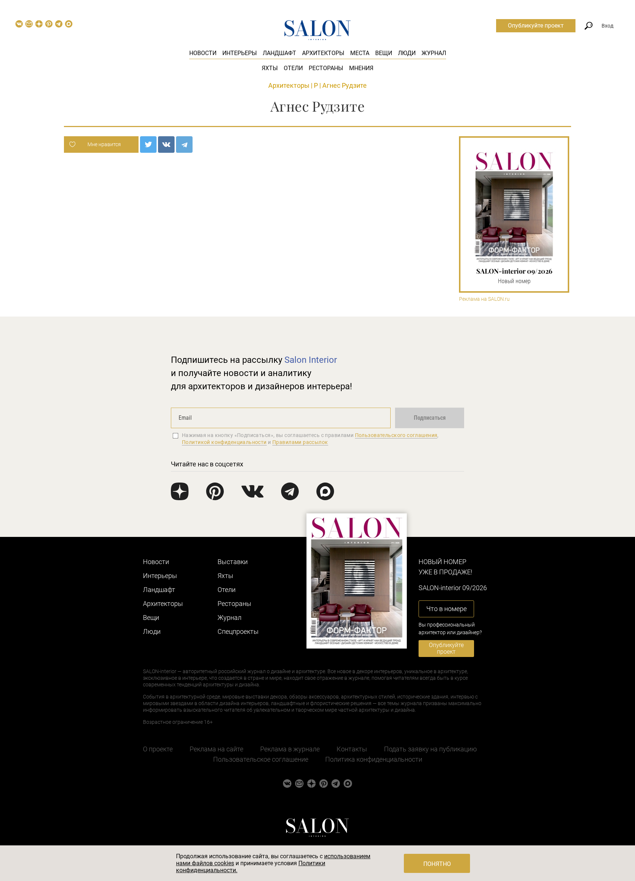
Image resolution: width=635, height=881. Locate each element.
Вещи (383, 53)
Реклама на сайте (216, 749)
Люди (407, 53)
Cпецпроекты (238, 631)
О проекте (158, 749)
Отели (293, 68)
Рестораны (326, 68)
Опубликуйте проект (536, 25)
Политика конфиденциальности (373, 759)
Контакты (352, 749)
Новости (202, 53)
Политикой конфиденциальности (224, 442)
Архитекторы (323, 53)
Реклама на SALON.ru (484, 299)
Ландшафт (279, 53)
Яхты (270, 68)
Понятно (437, 863)
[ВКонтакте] (166, 144)
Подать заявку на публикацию (430, 749)
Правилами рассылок (300, 442)
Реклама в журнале (290, 749)
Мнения (361, 68)
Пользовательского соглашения (396, 435)
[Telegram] (184, 144)
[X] (148, 144)
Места (359, 53)
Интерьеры (239, 53)
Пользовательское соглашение (260, 759)
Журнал (433, 53)
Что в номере (446, 609)
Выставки (233, 562)
